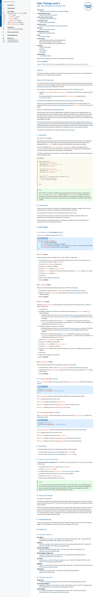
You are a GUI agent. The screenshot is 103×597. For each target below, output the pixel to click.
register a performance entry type (51, 452)
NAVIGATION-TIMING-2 (50, 489)
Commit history (43, 50)
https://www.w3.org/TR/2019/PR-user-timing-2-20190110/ (53, 25)
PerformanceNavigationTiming (76, 488)
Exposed (41, 389)
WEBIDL (59, 222)
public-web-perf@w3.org (59, 105)
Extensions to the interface (17, 13)
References (10, 38)
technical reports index (44, 86)
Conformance (11, 8)
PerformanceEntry (75, 396)
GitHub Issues (40, 103)
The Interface (15, 22)
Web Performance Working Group (63, 100)
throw (55, 262)
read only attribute (82, 260)
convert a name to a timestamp (67, 316)
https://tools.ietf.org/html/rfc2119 (54, 561)
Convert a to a (15, 29)
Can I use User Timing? (45, 55)
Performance (54, 232)
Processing (10, 27)
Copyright (39, 64)
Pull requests (42, 52)
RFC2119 (73, 213)
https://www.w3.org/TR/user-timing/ (47, 18)
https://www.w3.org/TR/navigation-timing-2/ (63, 587)
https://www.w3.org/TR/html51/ (61, 545)
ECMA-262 (49, 142)
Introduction (10, 5)
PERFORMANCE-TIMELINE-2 (47, 193)
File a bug (41, 48)
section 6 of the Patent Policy (79, 127)
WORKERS (78, 92)
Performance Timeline (42, 417)
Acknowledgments (12, 35)
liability (63, 64)
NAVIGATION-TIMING (45, 97)
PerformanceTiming (44, 262)
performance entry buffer (53, 277)
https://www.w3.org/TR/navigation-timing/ (49, 551)
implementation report (58, 109)
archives (68, 105)
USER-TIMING (72, 89)
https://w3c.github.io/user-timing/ (47, 22)
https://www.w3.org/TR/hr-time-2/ (65, 540)
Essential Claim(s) (41, 127)
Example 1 (41, 158)
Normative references (12, 40)
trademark (67, 64)
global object (45, 260)
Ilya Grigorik (42, 36)
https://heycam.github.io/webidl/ (50, 567)
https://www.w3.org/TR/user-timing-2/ (48, 15)
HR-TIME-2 (60, 235)
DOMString (48, 242)
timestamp (52, 462)
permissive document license (77, 64)
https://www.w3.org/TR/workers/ (47, 572)
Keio (54, 64)
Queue (41, 275)
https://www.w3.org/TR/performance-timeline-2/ (50, 556)
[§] (36, 135)
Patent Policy (72, 122)
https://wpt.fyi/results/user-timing (47, 29)
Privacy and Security (12, 32)
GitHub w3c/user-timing (45, 47)
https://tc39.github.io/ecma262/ (78, 581)
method (12, 15)
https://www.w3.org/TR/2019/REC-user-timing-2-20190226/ (53, 11)
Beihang (57, 64)
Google (47, 36)
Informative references (12, 41)
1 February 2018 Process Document (64, 130)
